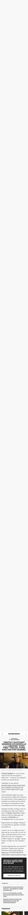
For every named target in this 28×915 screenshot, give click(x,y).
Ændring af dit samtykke (14, 875)
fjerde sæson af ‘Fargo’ (19, 854)
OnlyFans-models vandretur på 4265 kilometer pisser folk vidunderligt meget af (12, 900)
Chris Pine (12, 817)
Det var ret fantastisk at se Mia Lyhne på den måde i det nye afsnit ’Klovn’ (13, 894)
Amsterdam (5, 854)
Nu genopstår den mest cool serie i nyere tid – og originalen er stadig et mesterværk (13, 888)
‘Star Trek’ (16, 813)
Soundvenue (14, 733)
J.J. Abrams (8, 813)
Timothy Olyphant (7, 773)
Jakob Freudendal (14, 739)
